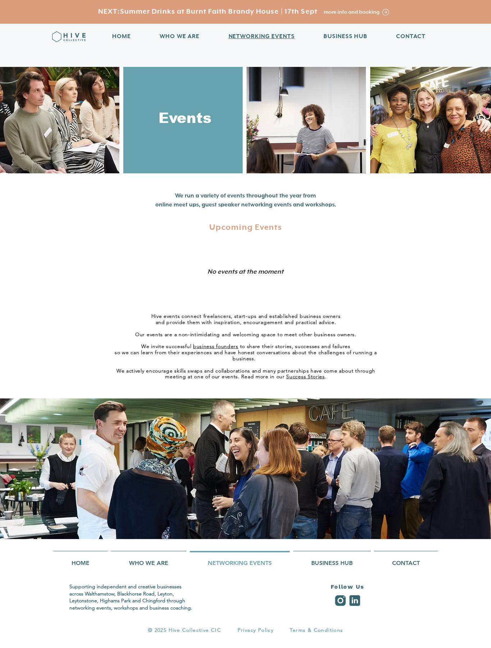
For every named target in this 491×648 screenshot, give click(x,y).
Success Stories (305, 376)
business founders (215, 346)
